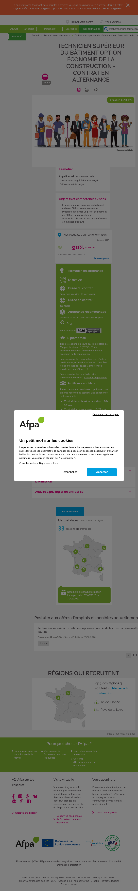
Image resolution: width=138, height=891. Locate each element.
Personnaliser (70, 472)
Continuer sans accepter (106, 414)
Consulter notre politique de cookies (38, 463)
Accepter (102, 472)
